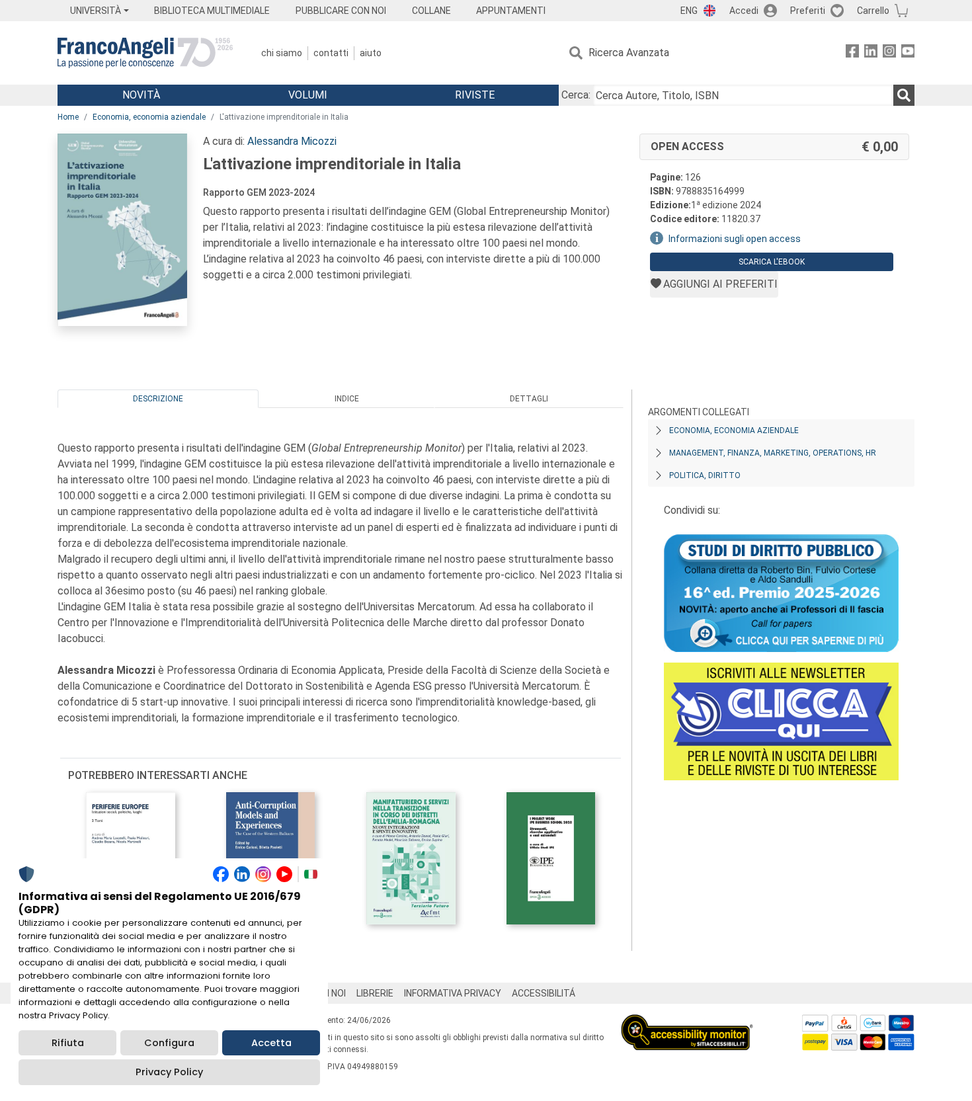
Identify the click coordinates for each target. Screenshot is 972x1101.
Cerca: (575, 95)
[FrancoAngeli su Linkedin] (870, 53)
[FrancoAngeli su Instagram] (889, 53)
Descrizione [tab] (158, 398)
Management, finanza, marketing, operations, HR (772, 453)
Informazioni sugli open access (734, 238)
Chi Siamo (281, 53)
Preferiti (807, 10)
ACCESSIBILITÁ (543, 993)
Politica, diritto (705, 475)
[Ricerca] (903, 95)
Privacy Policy (169, 1072)
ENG (689, 10)
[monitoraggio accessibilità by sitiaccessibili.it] (687, 1022)
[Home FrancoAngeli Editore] (145, 53)
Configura (169, 1042)
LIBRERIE (374, 993)
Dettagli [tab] (529, 398)
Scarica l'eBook (772, 261)
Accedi (743, 10)
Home (68, 117)
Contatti (330, 53)
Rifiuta (68, 1042)
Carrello (873, 10)
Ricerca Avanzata (628, 52)
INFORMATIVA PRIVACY (452, 993)
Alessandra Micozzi (292, 141)
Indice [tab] (347, 398)
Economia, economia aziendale (149, 117)
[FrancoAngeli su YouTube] (907, 53)
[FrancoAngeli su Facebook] (852, 53)
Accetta (271, 1042)
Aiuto (371, 53)
